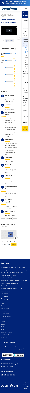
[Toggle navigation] (26, 8)
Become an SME (5, 308)
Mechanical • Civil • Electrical (8, 278)
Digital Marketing (5, 291)
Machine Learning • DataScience (9, 283)
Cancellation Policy (6, 334)
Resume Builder (5, 313)
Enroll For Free (15, 244)
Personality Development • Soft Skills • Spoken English (15, 270)
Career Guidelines (25, 123)
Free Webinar (4, 296)
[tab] (3, 40)
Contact (3, 324)
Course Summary (25, 111)
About (2, 303)
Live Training (4, 293)
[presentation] (16, 238)
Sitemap (3, 340)
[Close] (29, 1)
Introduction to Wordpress (25, 22)
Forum (2, 319)
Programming (4, 286)
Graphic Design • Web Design (8, 275)
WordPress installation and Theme (25, 42)
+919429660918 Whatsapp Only (10, 364)
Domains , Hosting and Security (25, 31)
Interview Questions (25, 117)
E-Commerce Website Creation (25, 89)
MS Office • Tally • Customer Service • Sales (12, 272)
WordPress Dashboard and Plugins (25, 74)
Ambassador (4, 311)
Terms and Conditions (6, 332)
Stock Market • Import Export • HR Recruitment (13, 267)
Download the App (6, 306)
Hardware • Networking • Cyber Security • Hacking (14, 280)
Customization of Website (25, 82)
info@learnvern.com (7, 366)
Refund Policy (4, 337)
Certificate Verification (6, 316)
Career (3, 321)
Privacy (3, 329)
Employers (3, 327)
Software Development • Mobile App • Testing (12, 288)
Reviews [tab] (10, 40)
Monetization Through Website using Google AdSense (25, 101)
